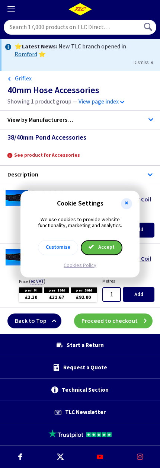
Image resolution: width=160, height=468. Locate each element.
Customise (58, 247)
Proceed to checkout (109, 321)
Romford (26, 54)
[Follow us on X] (60, 457)
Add (138, 294)
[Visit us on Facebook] (20, 457)
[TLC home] (80, 9)
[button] (126, 203)
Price (32, 281)
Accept (106, 247)
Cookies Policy (80, 265)
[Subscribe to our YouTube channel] (100, 457)
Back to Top (31, 321)
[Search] (148, 27)
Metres (108, 281)
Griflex (23, 78)
